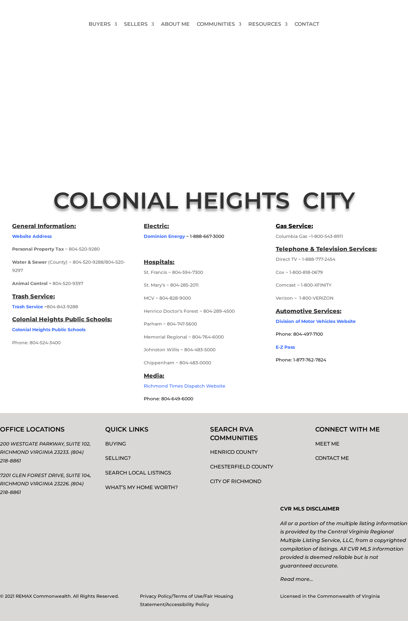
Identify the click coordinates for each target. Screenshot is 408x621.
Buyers (100, 24)
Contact (307, 24)
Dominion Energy (164, 236)
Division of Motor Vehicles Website (316, 321)
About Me (175, 24)
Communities (216, 24)
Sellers (136, 24)
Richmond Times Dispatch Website (185, 386)
